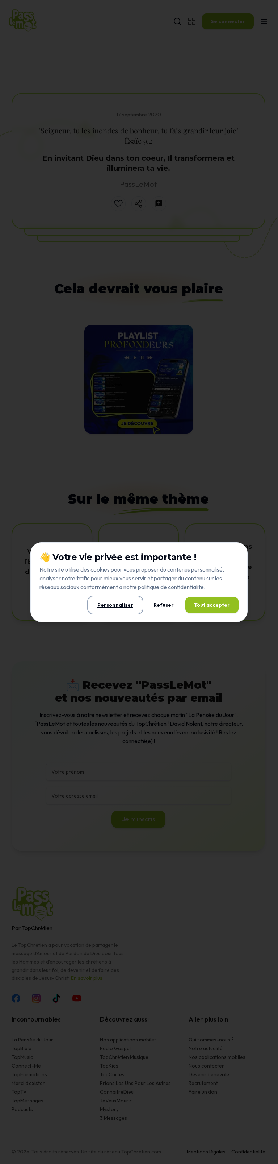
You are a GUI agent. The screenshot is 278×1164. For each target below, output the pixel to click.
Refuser (163, 605)
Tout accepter (212, 605)
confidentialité (186, 587)
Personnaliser (115, 605)
